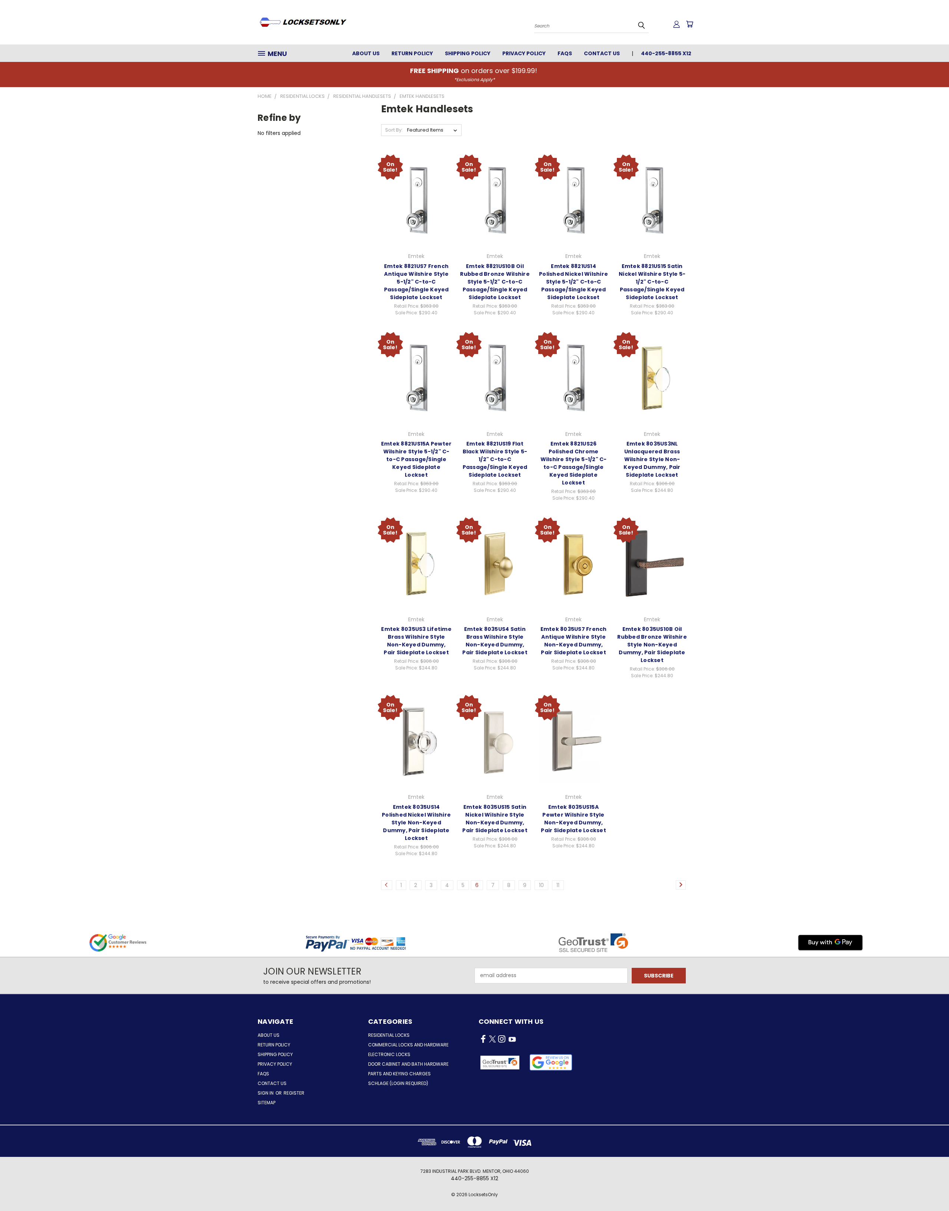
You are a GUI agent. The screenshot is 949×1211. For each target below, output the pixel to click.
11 (557, 885)
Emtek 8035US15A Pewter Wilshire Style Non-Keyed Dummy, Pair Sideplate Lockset (573, 818)
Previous (929, 1188)
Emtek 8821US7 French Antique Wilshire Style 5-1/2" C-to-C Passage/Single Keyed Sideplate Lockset (416, 281)
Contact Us (602, 53)
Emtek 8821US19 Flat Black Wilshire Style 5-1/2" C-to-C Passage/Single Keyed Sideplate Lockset (495, 459)
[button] (551, 1062)
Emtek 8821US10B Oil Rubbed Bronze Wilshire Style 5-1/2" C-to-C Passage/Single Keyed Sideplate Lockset (495, 281)
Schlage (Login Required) (398, 1083)
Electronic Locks (389, 1054)
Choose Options (416, 207)
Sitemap (266, 1102)
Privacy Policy (524, 53)
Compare (414, 193)
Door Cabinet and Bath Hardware (408, 1064)
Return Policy (412, 53)
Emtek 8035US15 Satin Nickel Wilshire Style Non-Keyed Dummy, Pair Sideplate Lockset (495, 818)
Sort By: (394, 129)
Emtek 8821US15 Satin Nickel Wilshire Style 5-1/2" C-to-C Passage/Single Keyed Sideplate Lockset (652, 281)
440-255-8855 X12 (666, 53)
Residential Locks (389, 1035)
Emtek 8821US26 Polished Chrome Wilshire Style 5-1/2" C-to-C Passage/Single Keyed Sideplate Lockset (573, 463)
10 (541, 885)
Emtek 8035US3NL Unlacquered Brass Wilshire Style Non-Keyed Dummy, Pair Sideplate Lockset (652, 459)
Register (294, 1093)
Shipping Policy (467, 53)
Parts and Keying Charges (399, 1074)
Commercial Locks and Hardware (408, 1045)
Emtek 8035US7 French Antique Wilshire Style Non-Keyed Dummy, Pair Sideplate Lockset (573, 640)
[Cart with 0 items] (689, 24)
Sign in (266, 1093)
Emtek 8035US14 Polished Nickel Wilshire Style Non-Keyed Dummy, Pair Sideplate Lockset (416, 822)
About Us (366, 53)
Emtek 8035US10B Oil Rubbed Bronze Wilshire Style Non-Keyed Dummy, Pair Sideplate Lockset (652, 644)
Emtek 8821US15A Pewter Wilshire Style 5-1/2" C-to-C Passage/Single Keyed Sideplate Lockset (416, 459)
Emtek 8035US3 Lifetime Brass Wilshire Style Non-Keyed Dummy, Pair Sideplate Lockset (416, 640)
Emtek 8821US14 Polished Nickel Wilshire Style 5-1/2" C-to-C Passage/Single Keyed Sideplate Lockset (573, 281)
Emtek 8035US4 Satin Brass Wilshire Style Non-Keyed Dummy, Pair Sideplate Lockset (495, 640)
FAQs (565, 53)
